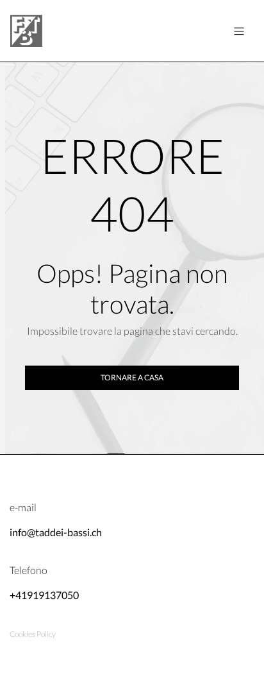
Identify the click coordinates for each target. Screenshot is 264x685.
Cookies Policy (33, 634)
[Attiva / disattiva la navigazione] (239, 31)
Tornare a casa (132, 377)
